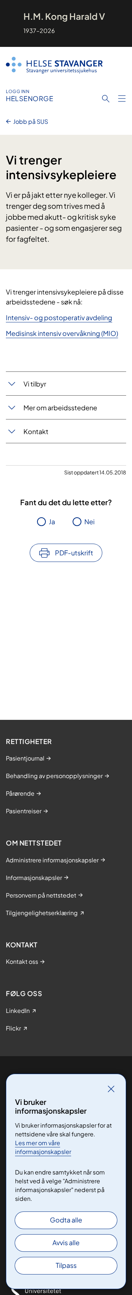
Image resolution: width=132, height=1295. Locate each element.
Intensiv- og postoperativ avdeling (59, 317)
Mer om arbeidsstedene (60, 407)
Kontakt (35, 431)
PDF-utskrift (74, 552)
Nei (89, 521)
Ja (52, 521)
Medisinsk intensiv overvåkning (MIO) (62, 333)
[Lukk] (111, 1089)
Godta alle (66, 1220)
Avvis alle (66, 1242)
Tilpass (66, 1265)
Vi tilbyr (34, 384)
